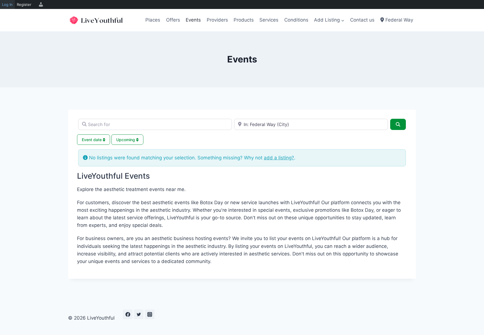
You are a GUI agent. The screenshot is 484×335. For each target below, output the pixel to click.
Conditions (296, 20)
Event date (92, 139)
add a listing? (279, 157)
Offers (173, 20)
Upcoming (126, 139)
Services (268, 20)
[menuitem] (40, 4)
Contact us (362, 20)
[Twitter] (138, 314)
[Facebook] (127, 314)
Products (244, 20)
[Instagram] (149, 314)
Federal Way (398, 20)
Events (193, 20)
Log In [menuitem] (7, 4)
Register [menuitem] (24, 4)
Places (152, 20)
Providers (217, 20)
